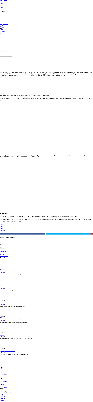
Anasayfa (2, 2)
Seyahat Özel (3, 396)
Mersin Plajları (3, 368)
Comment (1, 243)
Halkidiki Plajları (3, 286)
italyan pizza (2, 227)
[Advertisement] (22, 18)
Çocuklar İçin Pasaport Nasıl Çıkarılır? (7, 351)
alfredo (2, 224)
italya (2, 226)
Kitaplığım (2, 7)
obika (2, 228)
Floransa (2, 335)
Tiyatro (2, 5)
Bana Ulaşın (2, 8)
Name (1, 244)
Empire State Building (4, 270)
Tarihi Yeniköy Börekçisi (4, 374)
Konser (2, 397)
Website (1, 247)
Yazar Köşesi (3, 399)
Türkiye (2, 394)
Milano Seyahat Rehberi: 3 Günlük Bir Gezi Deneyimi (10, 319)
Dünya (2, 3)
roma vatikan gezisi (3, 230)
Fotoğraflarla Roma (4, 303)
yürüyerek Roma (3, 231)
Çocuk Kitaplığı (3, 6)
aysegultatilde (4, 0)
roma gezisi (2, 229)
